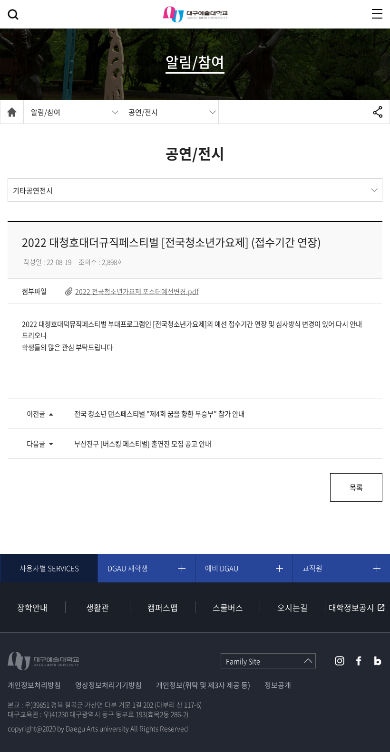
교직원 (312, 568)
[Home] (11, 112)
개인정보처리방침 (34, 685)
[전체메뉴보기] (377, 14)
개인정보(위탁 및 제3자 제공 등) (203, 685)
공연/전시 (143, 112)
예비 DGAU (222, 568)
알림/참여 (45, 112)
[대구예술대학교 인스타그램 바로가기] (339, 661)
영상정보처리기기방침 (108, 685)
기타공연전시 (33, 190)
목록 (356, 487)
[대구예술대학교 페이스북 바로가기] (358, 661)
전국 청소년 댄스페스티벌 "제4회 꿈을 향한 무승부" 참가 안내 (159, 414)
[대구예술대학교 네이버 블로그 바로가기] (377, 661)
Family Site (243, 661)
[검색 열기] (13, 14)
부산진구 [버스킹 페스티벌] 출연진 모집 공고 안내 (142, 443)
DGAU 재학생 (127, 568)
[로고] (195, 14)
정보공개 (277, 685)
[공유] (378, 111)
